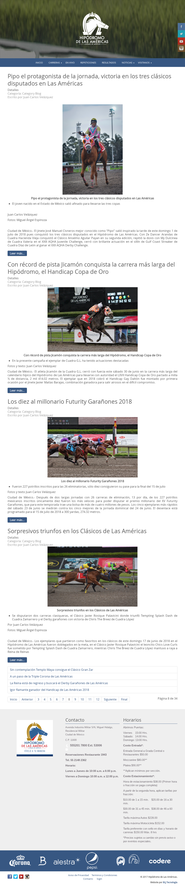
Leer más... (17, 253)
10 (82, 699)
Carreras (54, 62)
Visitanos (144, 62)
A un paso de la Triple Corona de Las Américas (41, 676)
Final (124, 699)
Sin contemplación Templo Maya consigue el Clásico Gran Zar (51, 670)
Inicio (13, 699)
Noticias (127, 62)
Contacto (88, 878)
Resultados (109, 62)
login (99, 878)
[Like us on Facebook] (181, 26)
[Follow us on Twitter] (181, 33)
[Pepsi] (92, 860)
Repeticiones (88, 62)
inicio (39, 62)
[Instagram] (181, 48)
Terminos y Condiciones (104, 875)
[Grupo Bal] (43, 860)
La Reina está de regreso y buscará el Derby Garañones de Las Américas (59, 683)
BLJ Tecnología (170, 882)
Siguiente (110, 699)
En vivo (70, 62)
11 (90, 699)
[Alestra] (67, 860)
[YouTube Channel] (181, 41)
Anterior (27, 699)
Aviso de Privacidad (78, 875)
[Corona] (20, 860)
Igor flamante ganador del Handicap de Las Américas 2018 (49, 690)
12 (97, 699)
